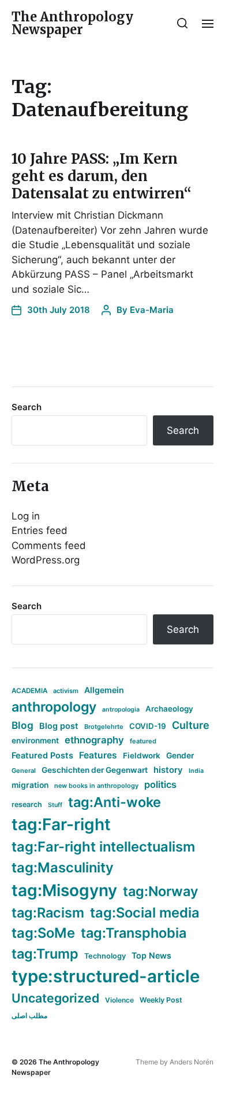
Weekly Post (161, 1000)
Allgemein (104, 690)
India (196, 771)
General (24, 771)
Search (27, 406)
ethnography (94, 740)
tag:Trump (45, 953)
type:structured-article (106, 976)
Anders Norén (191, 1062)
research (27, 804)
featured (143, 741)
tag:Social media (145, 912)
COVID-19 (147, 726)
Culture (190, 725)
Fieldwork (141, 755)
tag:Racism (48, 912)
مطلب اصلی (29, 1015)
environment (35, 740)
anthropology (54, 707)
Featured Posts (42, 755)
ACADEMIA (29, 691)
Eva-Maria (152, 309)
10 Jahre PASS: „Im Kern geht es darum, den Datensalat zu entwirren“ (102, 176)
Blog (22, 725)
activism (65, 691)
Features (98, 755)
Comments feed (49, 545)
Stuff (55, 805)
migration (30, 785)
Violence (119, 1000)
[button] (182, 23)
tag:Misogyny (64, 890)
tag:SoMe (43, 932)
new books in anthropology (96, 786)
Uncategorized (55, 997)
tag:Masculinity (63, 867)
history (168, 770)
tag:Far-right (61, 824)
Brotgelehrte (103, 727)
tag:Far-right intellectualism (103, 846)
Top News (151, 955)
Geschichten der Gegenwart (95, 770)
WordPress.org (46, 560)
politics (160, 784)
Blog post (58, 726)
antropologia (121, 709)
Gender (180, 755)
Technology (105, 956)
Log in (26, 516)
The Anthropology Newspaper (72, 23)
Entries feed (40, 530)
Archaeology (169, 708)
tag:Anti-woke (114, 802)
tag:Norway (160, 891)
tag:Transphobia (133, 932)
